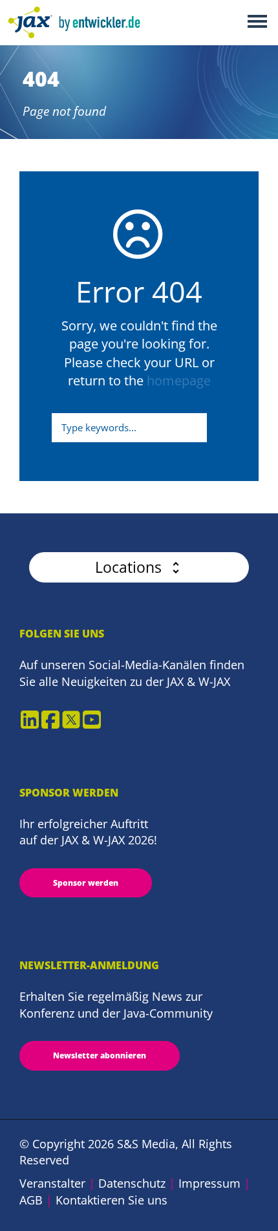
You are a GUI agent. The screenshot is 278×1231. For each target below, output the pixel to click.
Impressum (209, 1183)
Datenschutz (132, 1183)
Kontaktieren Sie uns (111, 1200)
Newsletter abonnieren (99, 1055)
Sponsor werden (85, 882)
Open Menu (257, 22)
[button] (139, 567)
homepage (179, 380)
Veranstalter (52, 1183)
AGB (31, 1200)
